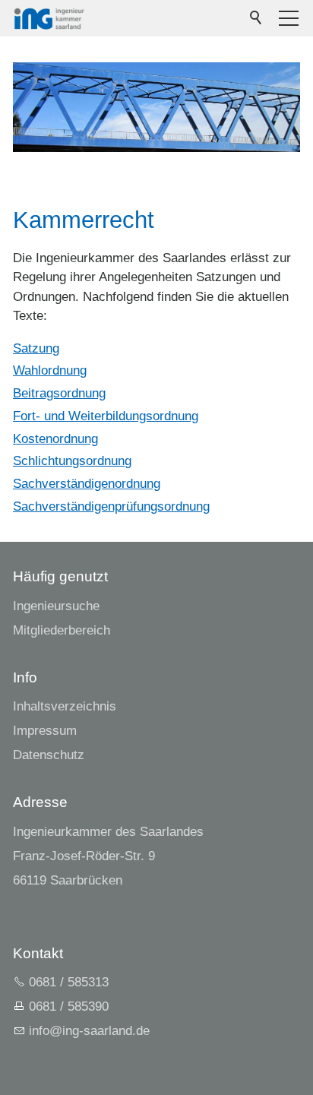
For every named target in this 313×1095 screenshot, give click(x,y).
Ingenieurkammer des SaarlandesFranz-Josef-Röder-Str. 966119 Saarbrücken (108, 856)
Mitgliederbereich (61, 630)
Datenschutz (48, 755)
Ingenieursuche (56, 606)
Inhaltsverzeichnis (64, 706)
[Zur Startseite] (49, 18)
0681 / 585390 (69, 1006)
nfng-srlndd (87, 1031)
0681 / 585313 (69, 982)
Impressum (45, 730)
